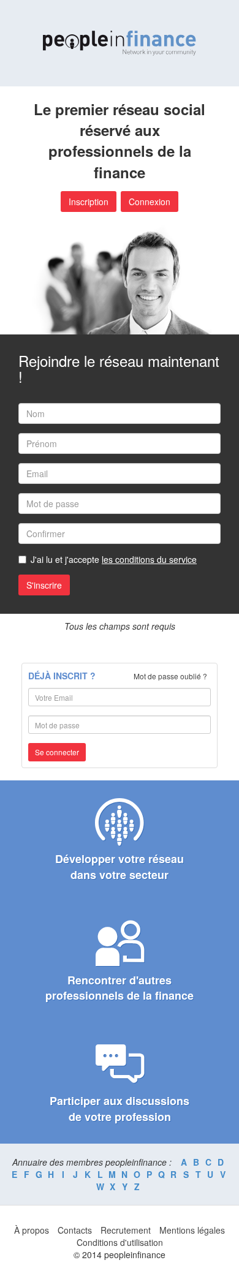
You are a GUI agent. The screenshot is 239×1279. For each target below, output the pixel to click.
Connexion (149, 201)
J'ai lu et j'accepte (114, 559)
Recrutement (126, 1230)
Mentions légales (192, 1230)
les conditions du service (149, 559)
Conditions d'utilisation (120, 1242)
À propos (31, 1230)
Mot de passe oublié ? (170, 676)
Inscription (88, 201)
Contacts (75, 1230)
